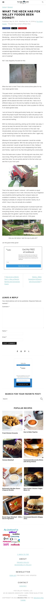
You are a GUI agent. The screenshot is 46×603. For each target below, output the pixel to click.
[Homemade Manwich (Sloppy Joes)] (34, 505)
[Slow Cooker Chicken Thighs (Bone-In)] (34, 476)
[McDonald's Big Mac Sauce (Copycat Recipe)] (12, 476)
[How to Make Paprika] (34, 420)
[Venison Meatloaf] (12, 448)
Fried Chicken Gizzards (10, 433)
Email (4, 337)
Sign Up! (13, 575)
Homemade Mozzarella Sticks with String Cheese (33, 460)
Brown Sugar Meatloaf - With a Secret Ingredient (12, 517)
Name (4, 331)
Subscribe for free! (23, 266)
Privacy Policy (23, 562)
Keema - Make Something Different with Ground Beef (35, 279)
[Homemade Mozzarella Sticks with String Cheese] (34, 448)
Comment (6, 306)
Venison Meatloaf (8, 460)
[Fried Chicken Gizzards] (12, 421)
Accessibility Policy (23, 565)
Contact (23, 586)
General (10, 7)
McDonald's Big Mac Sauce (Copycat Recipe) (11, 489)
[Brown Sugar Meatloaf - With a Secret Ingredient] (12, 505)
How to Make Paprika (31, 432)
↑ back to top (23, 554)
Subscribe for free (23, 384)
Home (4, 7)
